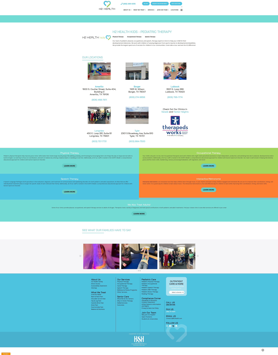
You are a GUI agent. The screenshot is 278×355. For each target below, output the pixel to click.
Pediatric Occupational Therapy (149, 284)
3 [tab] (140, 270)
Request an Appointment (160, 3)
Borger (137, 86)
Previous (80, 256)
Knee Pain (94, 305)
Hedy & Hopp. (142, 345)
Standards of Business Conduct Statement (149, 301)
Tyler (137, 130)
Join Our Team (162, 10)
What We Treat (139, 10)
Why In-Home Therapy (125, 301)
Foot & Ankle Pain (97, 307)
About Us (126, 10)
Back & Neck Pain (97, 297)
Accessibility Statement (99, 286)
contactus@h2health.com (174, 318)
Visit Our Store (176, 3)
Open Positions (147, 317)
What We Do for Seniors (125, 299)
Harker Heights (181, 111)
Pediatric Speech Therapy (150, 288)
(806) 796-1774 (175, 97)
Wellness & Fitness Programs (127, 290)
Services (151, 10)
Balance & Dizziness (98, 309)
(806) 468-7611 (99, 99)
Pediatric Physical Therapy (150, 282)
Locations (174, 10)
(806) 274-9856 (137, 97)
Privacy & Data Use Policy (150, 308)
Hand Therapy (122, 286)
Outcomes (120, 305)
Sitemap (94, 288)
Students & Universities (150, 319)
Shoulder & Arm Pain (98, 299)
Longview (99, 130)
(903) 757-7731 (99, 141)
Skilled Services (122, 303)
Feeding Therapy (147, 294)
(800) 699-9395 (129, 3)
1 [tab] (137, 270)
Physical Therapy (118, 36)
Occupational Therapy (134, 36)
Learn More (69, 166)
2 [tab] (138, 270)
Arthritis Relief (96, 294)
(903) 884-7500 (137, 141)
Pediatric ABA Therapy (149, 290)
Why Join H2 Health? (148, 315)
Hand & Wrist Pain (97, 303)
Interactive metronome (150, 182)
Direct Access (95, 284)
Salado (165, 111)
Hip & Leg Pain (96, 301)
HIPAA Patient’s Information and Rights (151, 305)
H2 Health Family (97, 282)
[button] (262, 350)
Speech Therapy (150, 36)
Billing (146, 3)
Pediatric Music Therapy (150, 292)
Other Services (122, 292)
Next (198, 256)
